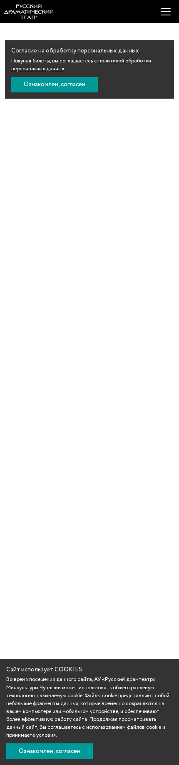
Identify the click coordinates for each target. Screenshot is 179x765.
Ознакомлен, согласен (54, 84)
